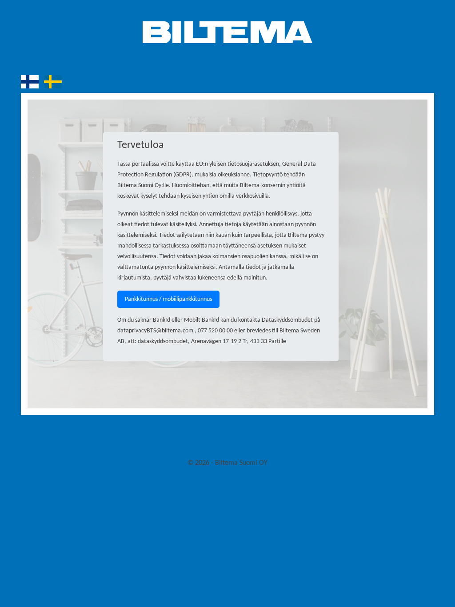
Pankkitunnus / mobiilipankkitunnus (168, 299)
